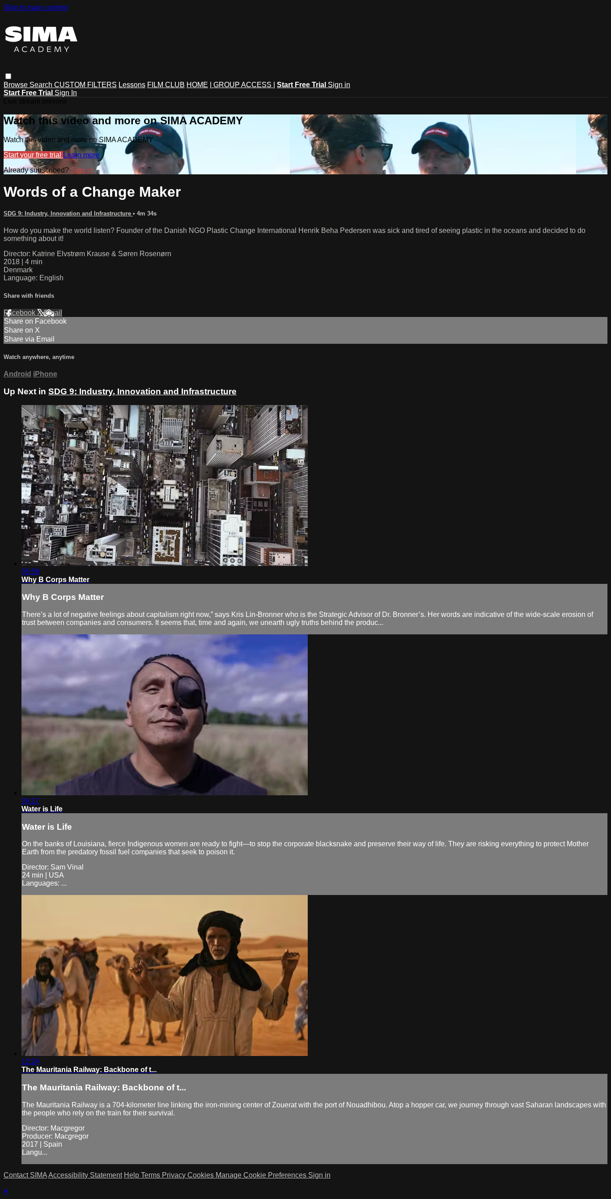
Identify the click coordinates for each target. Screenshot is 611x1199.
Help (132, 1175)
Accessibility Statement (85, 1175)
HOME (197, 85)
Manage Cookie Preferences (262, 1175)
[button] (8, 76)
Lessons (132, 85)
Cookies (201, 1175)
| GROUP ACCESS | (242, 85)
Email (53, 313)
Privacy (174, 1175)
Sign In (66, 93)
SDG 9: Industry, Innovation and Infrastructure (68, 213)
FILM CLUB (166, 85)
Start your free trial (33, 155)
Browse (17, 85)
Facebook (20, 313)
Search (42, 85)
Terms (151, 1175)
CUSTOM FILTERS (85, 85)
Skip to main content (36, 7)
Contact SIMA (25, 1175)
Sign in (339, 85)
